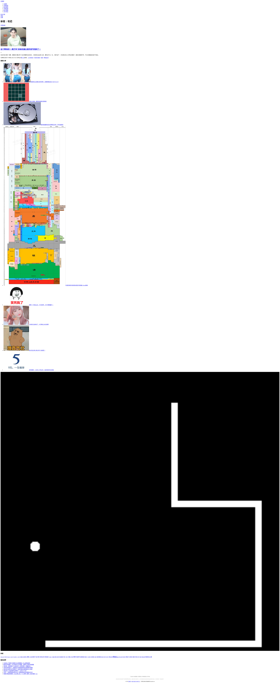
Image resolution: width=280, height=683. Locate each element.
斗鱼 (66, 656)
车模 (136, 656)
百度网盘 (92, 656)
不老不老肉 (37, 57)
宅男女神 (42, 656)
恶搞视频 (61, 656)
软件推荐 (6, 7)
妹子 (34, 657)
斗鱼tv (69, 657)
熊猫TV (86, 656)
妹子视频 (6, 10)
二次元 (18, 656)
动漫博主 (25, 656)
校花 (72, 656)
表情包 (130, 656)
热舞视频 (82, 656)
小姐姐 (53, 656)
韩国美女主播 (148, 656)
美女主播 (121, 656)
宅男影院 (6, 5)
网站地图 (144, 676)
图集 (28, 656)
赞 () (22, 57)
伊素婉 (21, 656)
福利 (96, 656)
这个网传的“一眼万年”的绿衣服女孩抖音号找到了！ (21, 49)
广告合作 (132, 676)
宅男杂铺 (6, 8)
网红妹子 (46, 57)
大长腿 (31, 656)
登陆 (2, 15)
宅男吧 (2, 1)
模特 (74, 657)
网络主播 (111, 656)
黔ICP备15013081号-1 (136, 681)
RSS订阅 (3, 14)
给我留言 (136, 676)
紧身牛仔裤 (103, 656)
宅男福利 (46, 656)
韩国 (140, 656)
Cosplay (15, 656)
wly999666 (30, 57)
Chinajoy (8, 656)
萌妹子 (127, 656)
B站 (6, 656)
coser (11, 656)
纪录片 (107, 656)
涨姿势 (78, 656)
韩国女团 (143, 656)
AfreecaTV (3, 656)
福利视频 (99, 656)
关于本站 (148, 676)
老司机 (124, 656)
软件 (138, 656)
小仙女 (50, 656)
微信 (56, 656)
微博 (58, 656)
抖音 (64, 656)
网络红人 (116, 657)
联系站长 (140, 676)
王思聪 (89, 656)
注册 (2, 17)
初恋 (42, 57)
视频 (134, 656)
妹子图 (37, 656)
